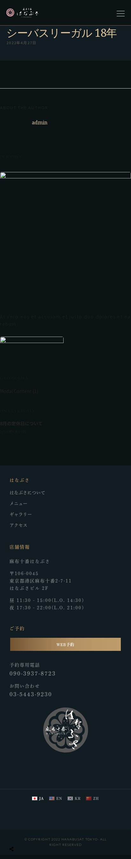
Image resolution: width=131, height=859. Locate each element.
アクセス (18, 525)
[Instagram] (73, 766)
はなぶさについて (27, 492)
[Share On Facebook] (16, 834)
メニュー (18, 503)
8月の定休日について (21, 423)
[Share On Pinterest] (34, 834)
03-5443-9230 (31, 694)
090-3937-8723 (33, 673)
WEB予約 (65, 644)
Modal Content (15, 391)
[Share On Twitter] (25, 834)
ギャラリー (21, 514)
